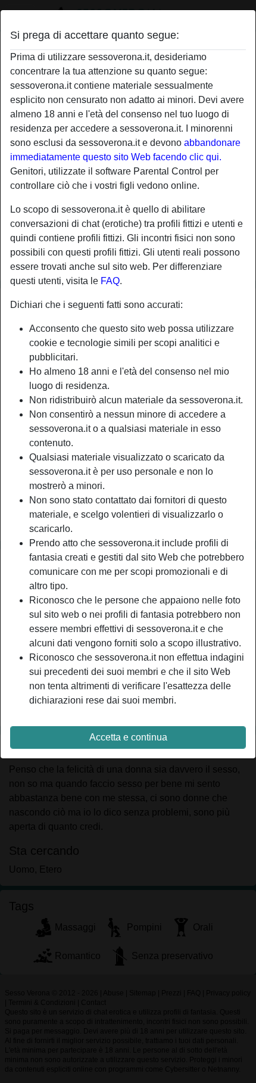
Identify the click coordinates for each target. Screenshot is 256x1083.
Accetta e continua (128, 737)
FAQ (110, 281)
